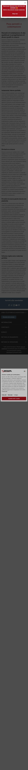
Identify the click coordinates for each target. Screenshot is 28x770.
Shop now (15, 13)
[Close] (25, 3)
